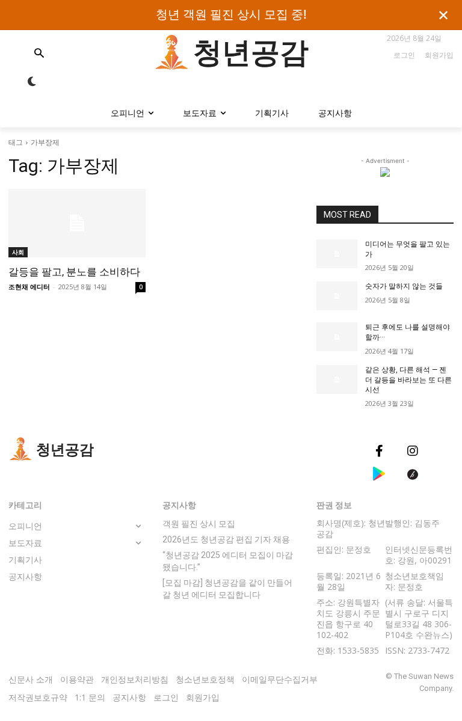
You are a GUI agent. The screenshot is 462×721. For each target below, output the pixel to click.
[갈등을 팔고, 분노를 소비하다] (77, 223)
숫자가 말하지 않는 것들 (405, 286)
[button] (57, 54)
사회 (18, 252)
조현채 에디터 (29, 286)
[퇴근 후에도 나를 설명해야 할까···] (336, 336)
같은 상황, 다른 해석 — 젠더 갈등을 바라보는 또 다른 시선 (408, 380)
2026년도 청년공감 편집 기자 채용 (226, 539)
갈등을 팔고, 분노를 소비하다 (74, 272)
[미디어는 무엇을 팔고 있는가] (336, 253)
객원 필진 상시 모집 (198, 524)
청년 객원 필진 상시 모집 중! (231, 14)
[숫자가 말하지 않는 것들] (336, 295)
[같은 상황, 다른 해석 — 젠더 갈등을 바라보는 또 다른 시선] (336, 379)
